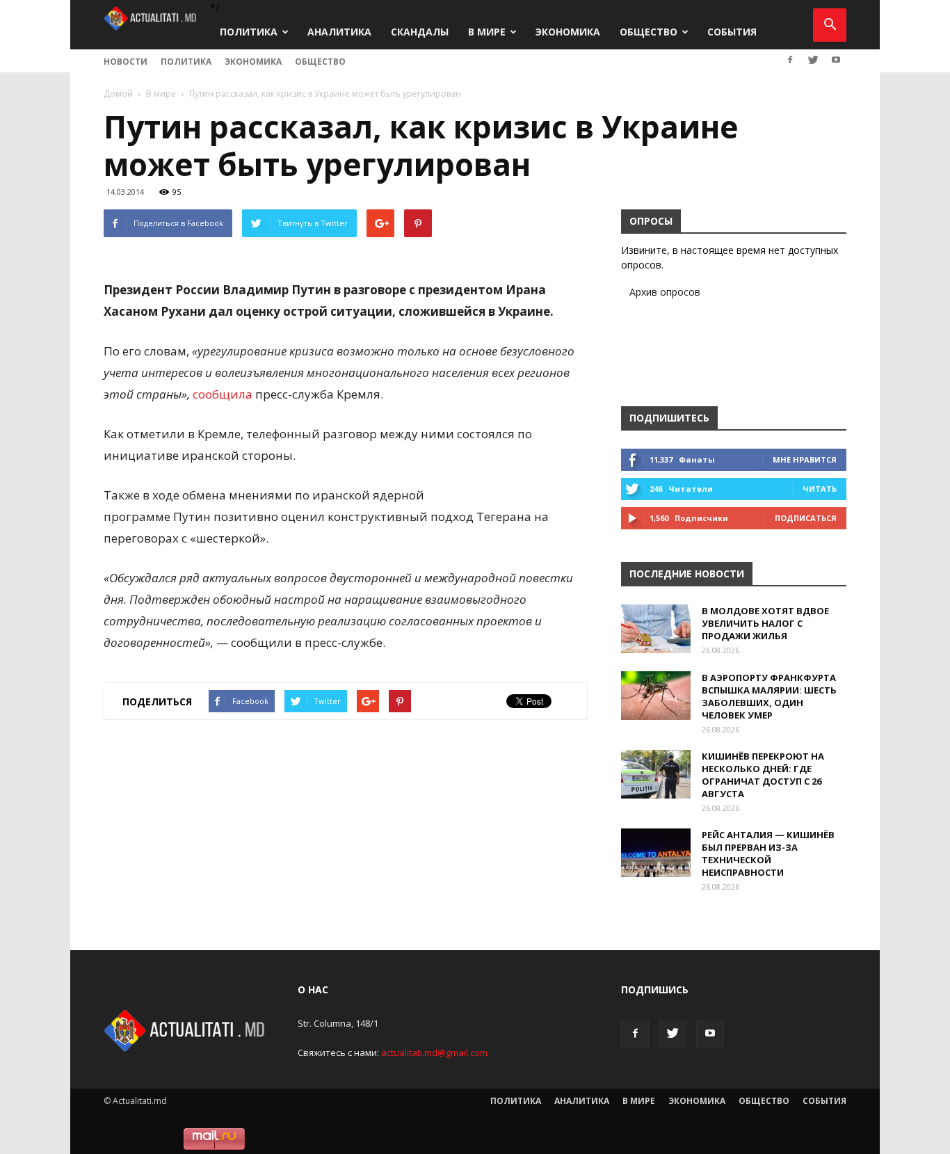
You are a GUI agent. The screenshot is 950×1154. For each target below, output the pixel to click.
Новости (125, 61)
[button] (829, 25)
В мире (487, 31)
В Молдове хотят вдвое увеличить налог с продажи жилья (765, 623)
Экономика (568, 31)
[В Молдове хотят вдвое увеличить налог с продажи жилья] (656, 628)
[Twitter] (813, 59)
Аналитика (339, 31)
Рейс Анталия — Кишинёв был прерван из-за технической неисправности (768, 853)
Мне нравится (805, 459)
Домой (118, 93)
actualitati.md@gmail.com (434, 1052)
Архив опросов (664, 291)
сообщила (222, 394)
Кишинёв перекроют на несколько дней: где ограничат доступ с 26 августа (763, 775)
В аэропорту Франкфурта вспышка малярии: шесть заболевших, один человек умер (769, 696)
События (732, 31)
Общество (648, 31)
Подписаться (806, 518)
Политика (248, 31)
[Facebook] (790, 59)
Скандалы (420, 31)
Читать (820, 488)
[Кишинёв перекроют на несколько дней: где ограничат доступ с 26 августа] (656, 774)
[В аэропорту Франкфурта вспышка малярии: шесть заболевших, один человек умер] (656, 695)
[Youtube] (836, 59)
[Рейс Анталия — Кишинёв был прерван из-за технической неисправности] (656, 852)
